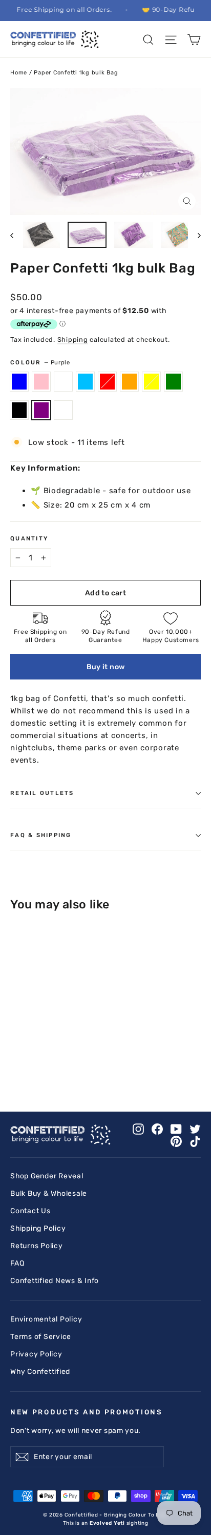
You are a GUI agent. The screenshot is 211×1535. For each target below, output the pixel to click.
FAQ (17, 1263)
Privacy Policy (36, 1354)
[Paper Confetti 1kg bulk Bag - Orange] (72, 1062)
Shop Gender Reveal (46, 1176)
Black (19, 410)
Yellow (151, 381)
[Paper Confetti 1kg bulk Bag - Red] (61, 1062)
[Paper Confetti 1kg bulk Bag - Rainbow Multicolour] (128, 1062)
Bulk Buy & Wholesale (48, 1193)
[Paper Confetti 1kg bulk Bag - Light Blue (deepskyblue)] (49, 1062)
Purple (41, 410)
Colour (40, 362)
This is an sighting (106, 1523)
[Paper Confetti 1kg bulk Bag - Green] (94, 1062)
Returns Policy (36, 1245)
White (63, 381)
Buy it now (106, 667)
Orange (129, 381)
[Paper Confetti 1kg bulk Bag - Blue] (15, 1062)
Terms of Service (40, 1336)
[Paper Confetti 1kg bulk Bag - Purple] (117, 1062)
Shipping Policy (38, 1228)
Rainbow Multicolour (63, 410)
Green (173, 381)
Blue (19, 381)
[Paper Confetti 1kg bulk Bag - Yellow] (83, 1062)
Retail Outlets (42, 792)
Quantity (29, 538)
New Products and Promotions (86, 1412)
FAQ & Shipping (41, 835)
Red (107, 381)
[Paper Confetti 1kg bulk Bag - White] (38, 1062)
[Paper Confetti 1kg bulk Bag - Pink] (27, 1062)
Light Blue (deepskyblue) (85, 381)
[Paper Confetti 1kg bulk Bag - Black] (106, 1062)
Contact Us (30, 1211)
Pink (41, 381)
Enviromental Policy (46, 1319)
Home (18, 72)
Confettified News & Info (54, 1280)
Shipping (72, 339)
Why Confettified (40, 1371)
